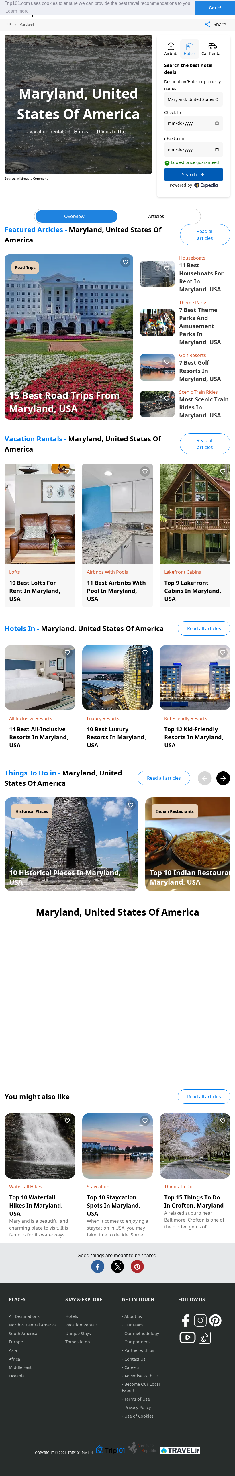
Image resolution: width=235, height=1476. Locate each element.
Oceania (17, 1376)
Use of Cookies (139, 1416)
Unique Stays (78, 1333)
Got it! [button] (215, 7)
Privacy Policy (137, 1407)
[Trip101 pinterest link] (215, 1320)
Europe (16, 1341)
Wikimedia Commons (32, 178)
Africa (14, 1359)
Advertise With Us (141, 1376)
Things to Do (110, 131)
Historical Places (31, 811)
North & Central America (33, 1325)
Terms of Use (137, 1399)
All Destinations (24, 1316)
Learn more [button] (17, 11)
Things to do (77, 1341)
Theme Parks (193, 302)
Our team (133, 1325)
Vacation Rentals (48, 131)
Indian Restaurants (175, 811)
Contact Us (135, 1359)
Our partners (137, 1341)
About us (133, 1316)
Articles (156, 216)
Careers (131, 1367)
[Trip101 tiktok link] (204, 1337)
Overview (74, 216)
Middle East (20, 1367)
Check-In (172, 112)
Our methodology (141, 1333)
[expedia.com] (206, 185)
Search (189, 174)
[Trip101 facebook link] (185, 1320)
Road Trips (25, 267)
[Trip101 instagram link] (200, 1320)
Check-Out (174, 139)
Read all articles (205, 234)
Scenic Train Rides (198, 392)
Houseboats (192, 258)
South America (23, 1333)
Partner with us (139, 1350)
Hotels (81, 131)
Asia (13, 1350)
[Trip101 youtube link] (187, 1337)
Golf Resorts (192, 355)
